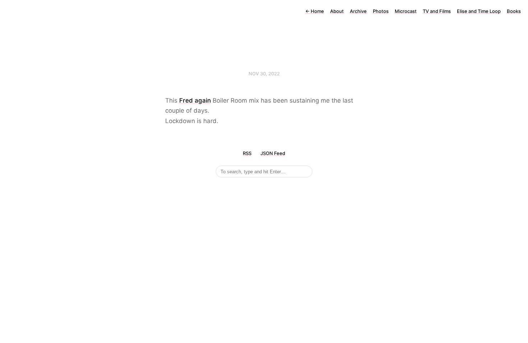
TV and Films (437, 11)
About (337, 11)
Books (514, 11)
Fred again (195, 100)
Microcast (406, 11)
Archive (358, 11)
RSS (247, 153)
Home (314, 11)
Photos (381, 11)
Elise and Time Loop (479, 11)
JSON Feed (272, 153)
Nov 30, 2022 (264, 73)
